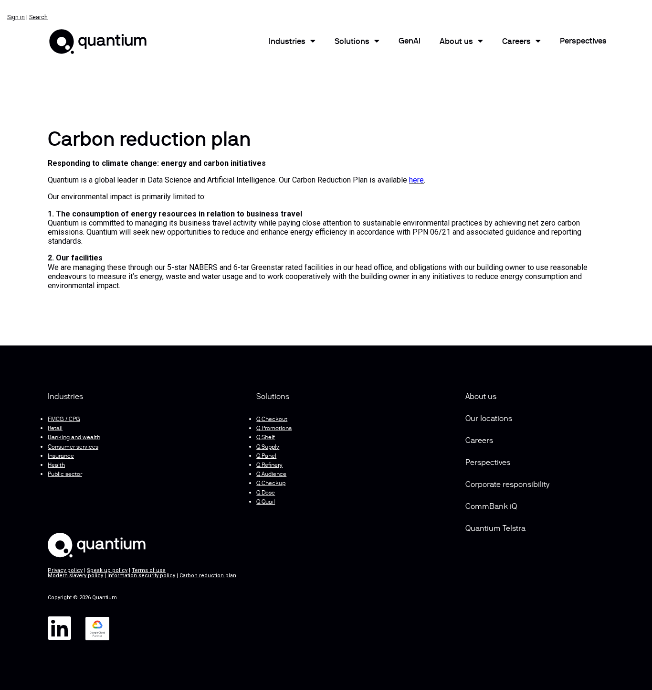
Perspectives (583, 41)
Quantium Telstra (495, 529)
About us (480, 397)
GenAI (410, 41)
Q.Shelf (265, 437)
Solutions (352, 42)
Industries (287, 42)
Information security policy (141, 575)
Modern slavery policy (75, 575)
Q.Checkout (271, 419)
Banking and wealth (74, 437)
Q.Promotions (274, 428)
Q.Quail (265, 502)
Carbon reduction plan (207, 575)
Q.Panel (266, 456)
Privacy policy (65, 570)
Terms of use (149, 570)
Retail (55, 428)
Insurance (61, 456)
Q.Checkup (270, 483)
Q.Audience (271, 474)
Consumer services (73, 447)
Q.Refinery (269, 465)
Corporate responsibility (507, 485)
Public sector (65, 474)
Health (56, 465)
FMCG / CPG (64, 419)
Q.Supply (267, 447)
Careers (516, 42)
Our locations (488, 419)
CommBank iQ (491, 507)
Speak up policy (107, 570)
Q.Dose (265, 493)
